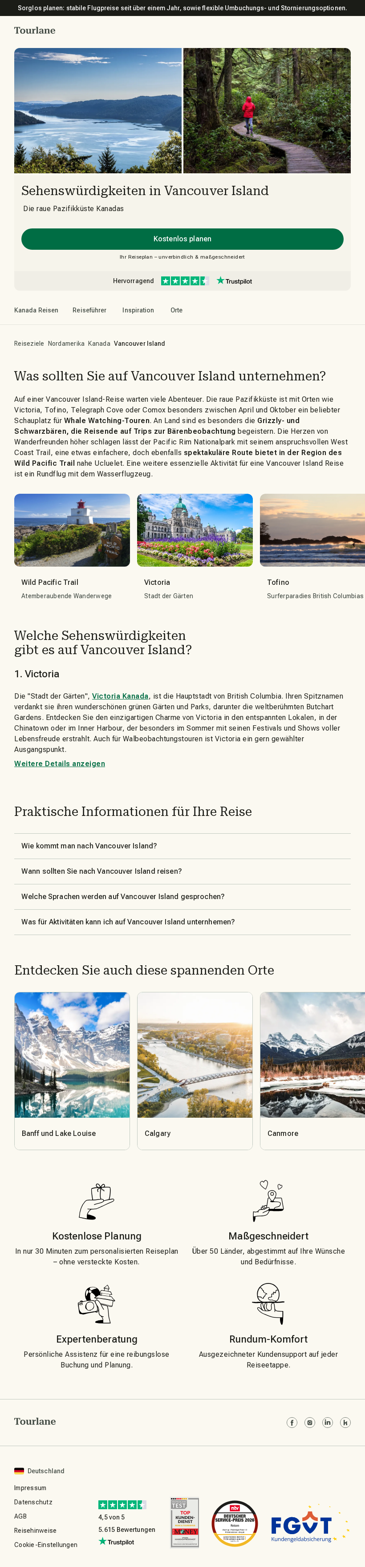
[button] (35, 30)
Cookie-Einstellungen (45, 1544)
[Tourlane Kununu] (345, 1422)
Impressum (30, 1487)
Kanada (99, 343)
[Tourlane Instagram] (309, 1422)
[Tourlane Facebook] (292, 1422)
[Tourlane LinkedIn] (327, 1422)
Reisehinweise (35, 1530)
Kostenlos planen (182, 239)
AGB (20, 1516)
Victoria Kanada (120, 696)
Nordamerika (66, 343)
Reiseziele (29, 343)
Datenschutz (33, 1502)
